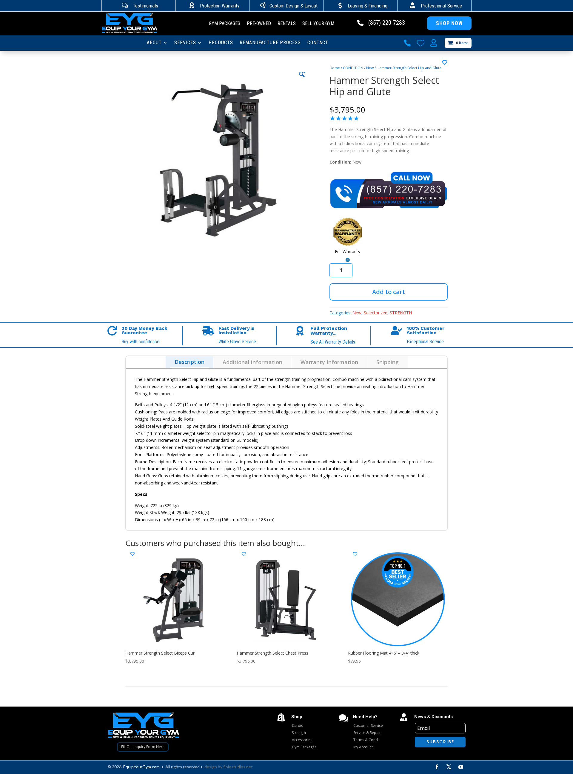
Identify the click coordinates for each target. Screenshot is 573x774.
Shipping (387, 362)
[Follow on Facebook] (437, 767)
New (370, 67)
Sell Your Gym (318, 23)
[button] (445, 62)
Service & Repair (367, 732)
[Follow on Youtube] (461, 767)
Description (189, 361)
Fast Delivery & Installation (236, 330)
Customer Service (368, 725)
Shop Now (449, 23)
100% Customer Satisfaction (425, 330)
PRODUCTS (221, 43)
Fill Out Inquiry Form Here (142, 746)
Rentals (287, 23)
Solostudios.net (238, 766)
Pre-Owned (259, 23)
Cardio (298, 725)
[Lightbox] (301, 74)
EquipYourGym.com (141, 766)
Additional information (252, 362)
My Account (363, 747)
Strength (299, 732)
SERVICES (185, 43)
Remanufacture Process (270, 43)
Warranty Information (329, 362)
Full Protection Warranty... (328, 330)
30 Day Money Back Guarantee (144, 330)
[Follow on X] (449, 767)
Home (334, 67)
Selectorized (375, 313)
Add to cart (388, 292)
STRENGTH (401, 313)
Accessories (302, 739)
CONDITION (353, 67)
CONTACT (317, 43)
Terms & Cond (365, 739)
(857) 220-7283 (386, 22)
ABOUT (154, 43)
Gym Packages (224, 23)
